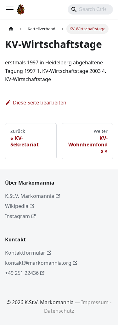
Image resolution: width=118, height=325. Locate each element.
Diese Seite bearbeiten (39, 102)
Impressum (95, 302)
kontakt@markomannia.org (38, 262)
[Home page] (11, 29)
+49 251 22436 (22, 272)
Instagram (17, 216)
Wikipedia (16, 206)
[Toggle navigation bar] (9, 9)
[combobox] (90, 9)
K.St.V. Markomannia (29, 195)
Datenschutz (59, 310)
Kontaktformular (25, 252)
